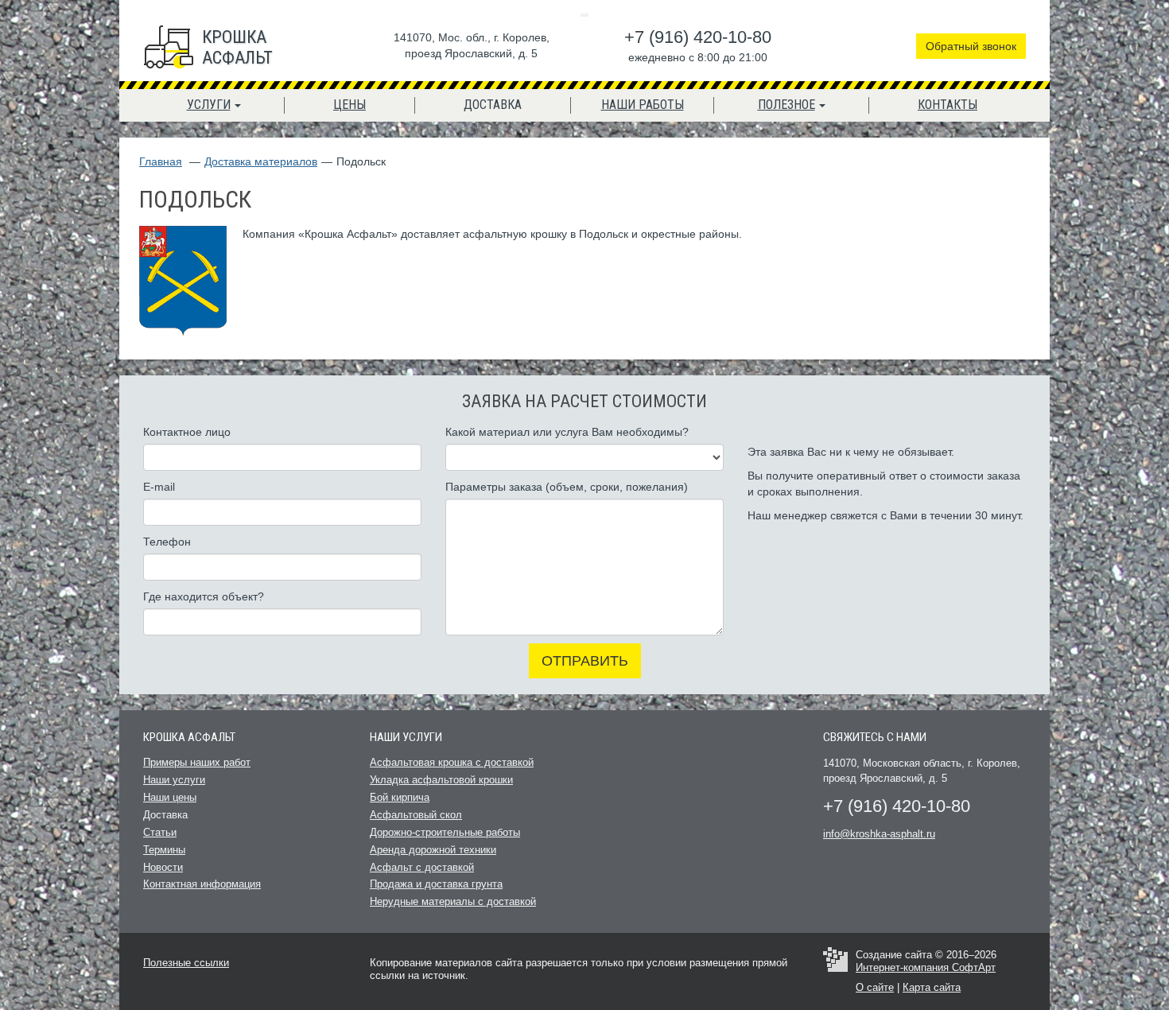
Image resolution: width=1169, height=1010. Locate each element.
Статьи (160, 832)
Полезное (786, 104)
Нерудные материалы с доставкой (453, 901)
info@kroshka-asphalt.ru (879, 834)
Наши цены (169, 797)
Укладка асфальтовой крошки (441, 780)
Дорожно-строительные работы (445, 832)
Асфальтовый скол (416, 815)
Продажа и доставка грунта (436, 884)
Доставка (493, 104)
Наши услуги (174, 780)
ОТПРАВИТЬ (585, 661)
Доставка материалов (260, 161)
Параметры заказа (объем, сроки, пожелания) (566, 486)
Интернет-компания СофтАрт (926, 967)
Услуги (209, 104)
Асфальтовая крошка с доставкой (452, 762)
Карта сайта (932, 987)
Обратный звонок (971, 46)
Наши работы (642, 104)
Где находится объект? (203, 596)
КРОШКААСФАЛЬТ (237, 47)
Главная (160, 161)
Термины (164, 850)
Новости (163, 867)
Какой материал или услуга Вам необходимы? (567, 431)
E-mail (159, 486)
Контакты (947, 104)
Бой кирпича (399, 797)
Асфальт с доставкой (422, 867)
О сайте (875, 987)
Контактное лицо (187, 431)
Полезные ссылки (186, 963)
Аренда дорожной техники (433, 850)
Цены (349, 104)
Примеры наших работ (196, 762)
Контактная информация (202, 884)
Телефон (167, 541)
